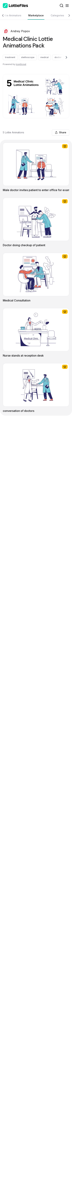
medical (44, 57)
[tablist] (36, 15)
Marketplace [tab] (36, 15)
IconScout (21, 64)
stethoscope (27, 57)
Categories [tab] (57, 15)
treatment (10, 57)
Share (62, 132)
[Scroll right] (67, 15)
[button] (6, 31)
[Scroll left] (4, 15)
